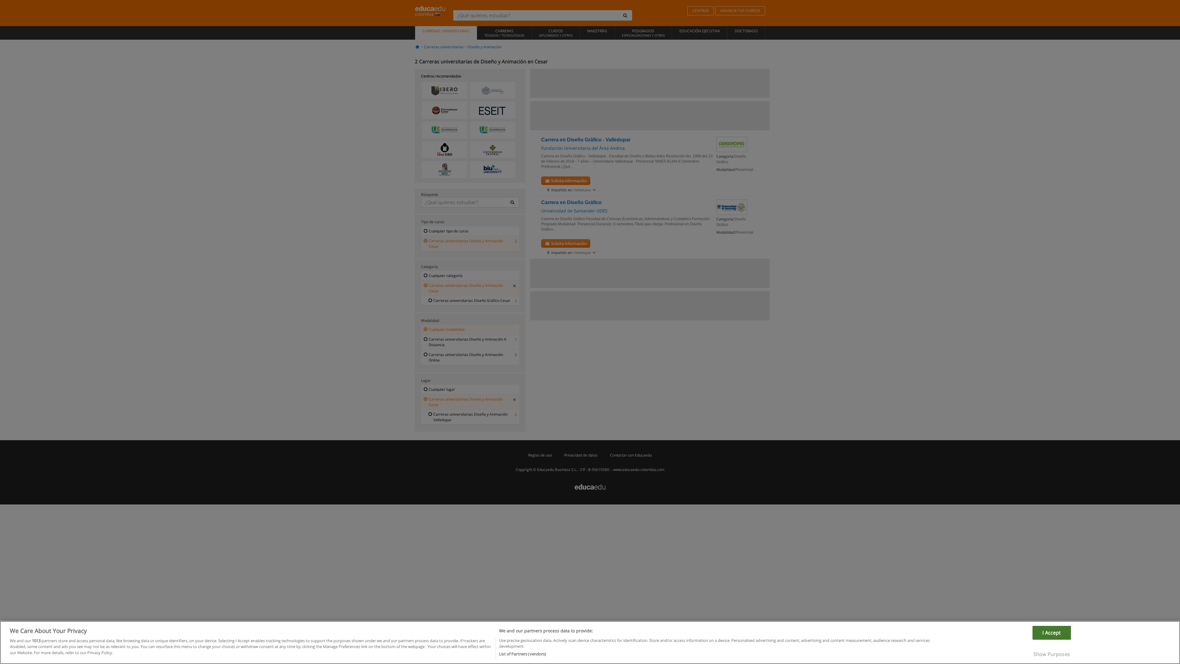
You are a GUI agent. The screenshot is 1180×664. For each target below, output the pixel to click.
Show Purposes (1051, 654)
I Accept (1051, 632)
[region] (590, 642)
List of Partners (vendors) (522, 654)
